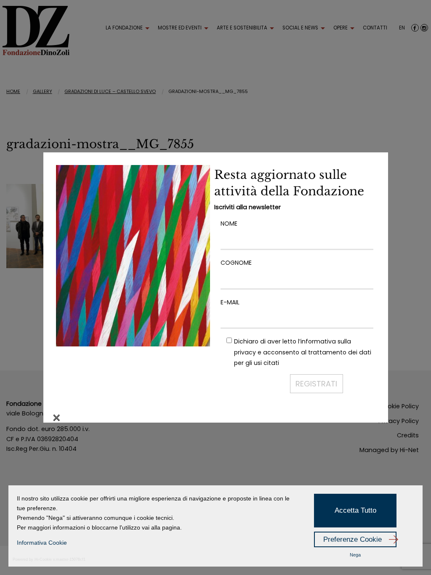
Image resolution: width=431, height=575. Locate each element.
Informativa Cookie (42, 542)
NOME (229, 223)
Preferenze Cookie (352, 539)
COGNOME (236, 262)
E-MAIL (230, 302)
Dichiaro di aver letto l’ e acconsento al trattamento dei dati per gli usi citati (302, 352)
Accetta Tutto (355, 510)
